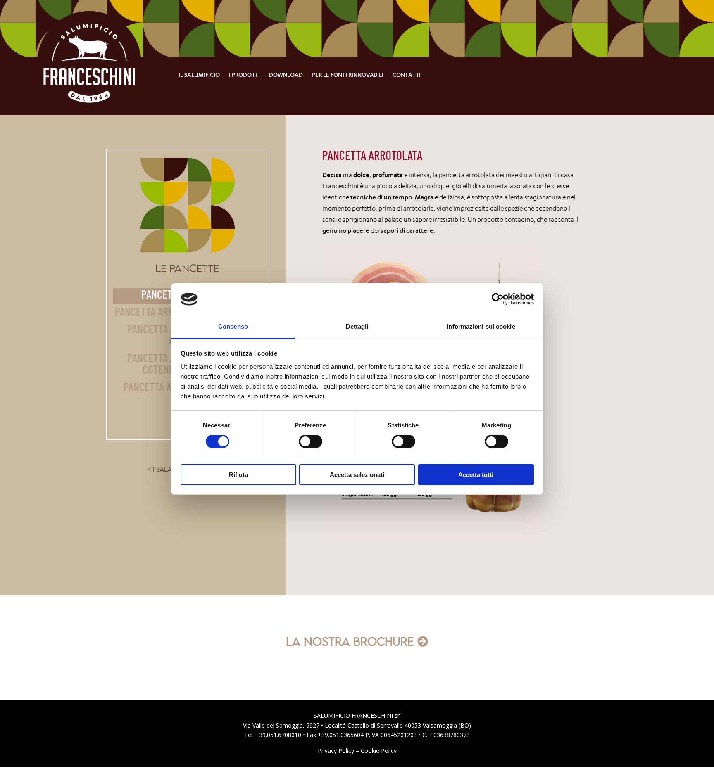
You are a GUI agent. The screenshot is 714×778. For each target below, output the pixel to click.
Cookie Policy (379, 750)
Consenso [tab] (233, 326)
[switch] (310, 441)
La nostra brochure (350, 641)
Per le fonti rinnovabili (347, 74)
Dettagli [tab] (357, 326)
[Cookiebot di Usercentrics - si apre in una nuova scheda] (498, 299)
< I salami (163, 469)
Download (286, 74)
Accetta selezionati (357, 474)
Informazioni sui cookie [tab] (481, 326)
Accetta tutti (475, 474)
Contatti (407, 74)
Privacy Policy (336, 750)
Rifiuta (238, 474)
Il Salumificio (199, 74)
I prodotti (244, 74)
